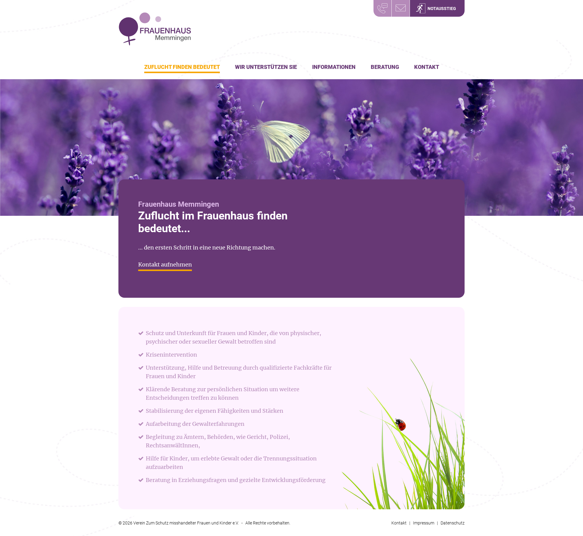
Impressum (423, 523)
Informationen (334, 67)
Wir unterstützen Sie (266, 67)
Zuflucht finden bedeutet (182, 67)
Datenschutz (453, 523)
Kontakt (426, 67)
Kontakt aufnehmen (165, 264)
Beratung (385, 67)
